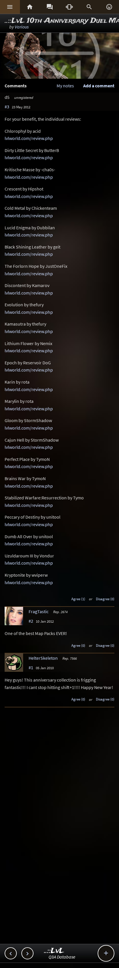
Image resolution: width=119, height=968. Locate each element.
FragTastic (39, 611)
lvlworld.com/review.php (29, 138)
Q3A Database (62, 957)
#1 (31, 667)
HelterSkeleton (43, 658)
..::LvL (54, 951)
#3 (7, 106)
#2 (31, 621)
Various (22, 27)
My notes (65, 85)
